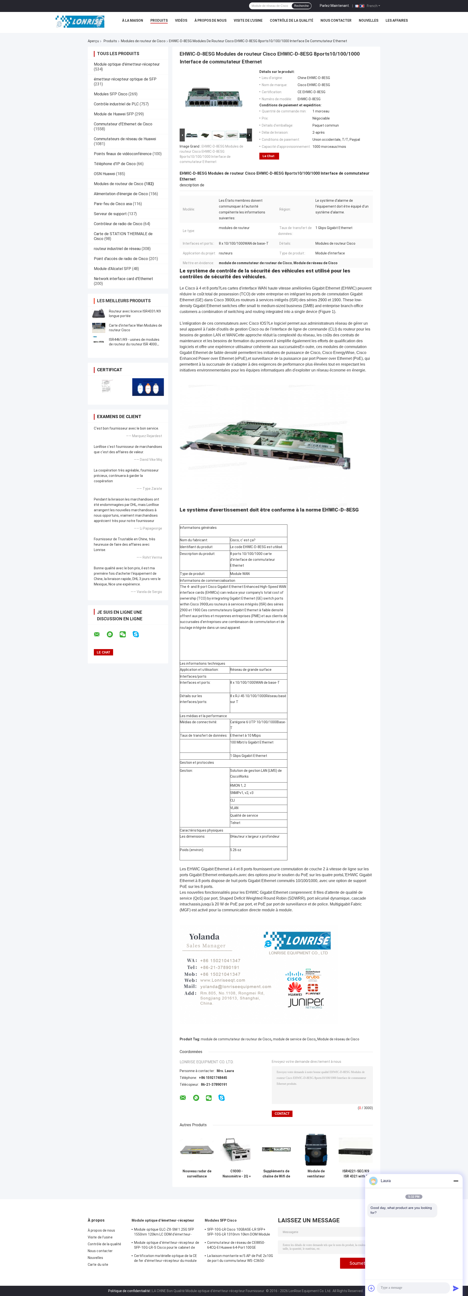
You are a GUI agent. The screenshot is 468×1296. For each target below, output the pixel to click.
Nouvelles (368, 20)
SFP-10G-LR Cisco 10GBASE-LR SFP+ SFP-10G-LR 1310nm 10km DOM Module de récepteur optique (238, 1232)
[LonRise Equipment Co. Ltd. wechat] (126, 634)
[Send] (456, 1288)
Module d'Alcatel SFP (112, 268)
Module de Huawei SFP (114, 114)
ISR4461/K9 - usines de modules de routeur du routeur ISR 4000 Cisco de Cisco (134, 344)
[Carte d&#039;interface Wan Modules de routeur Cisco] (98, 328)
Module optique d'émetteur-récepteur (127, 64)
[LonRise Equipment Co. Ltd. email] (100, 634)
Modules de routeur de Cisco (143, 41)
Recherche (301, 6)
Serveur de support (110, 213)
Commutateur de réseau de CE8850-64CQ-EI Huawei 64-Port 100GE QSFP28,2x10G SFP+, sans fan (236, 1246)
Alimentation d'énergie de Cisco (121, 193)
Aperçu (93, 41)
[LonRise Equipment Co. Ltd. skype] (139, 634)
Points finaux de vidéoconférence (123, 153)
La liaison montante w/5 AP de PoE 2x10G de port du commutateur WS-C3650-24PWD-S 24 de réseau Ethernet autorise (240, 1259)
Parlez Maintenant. (335, 6)
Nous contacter (336, 20)
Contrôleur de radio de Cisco (118, 223)
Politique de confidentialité (129, 1291)
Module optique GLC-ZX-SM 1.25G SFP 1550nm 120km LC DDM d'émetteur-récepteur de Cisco (164, 1232)
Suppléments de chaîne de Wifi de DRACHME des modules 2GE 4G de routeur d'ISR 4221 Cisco (276, 1173)
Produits (159, 20)
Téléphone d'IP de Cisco (115, 163)
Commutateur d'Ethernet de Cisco (123, 124)
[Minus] (456, 1181)
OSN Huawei (104, 173)
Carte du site (98, 1264)
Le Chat (268, 156)
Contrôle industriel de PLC (116, 104)
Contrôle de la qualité (291, 20)
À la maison (132, 20)
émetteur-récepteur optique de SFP (125, 79)
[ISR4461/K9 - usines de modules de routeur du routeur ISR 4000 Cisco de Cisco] (98, 342)
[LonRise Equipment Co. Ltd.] (80, 21)
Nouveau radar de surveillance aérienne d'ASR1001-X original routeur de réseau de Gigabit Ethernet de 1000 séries (197, 1173)
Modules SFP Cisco (110, 94)
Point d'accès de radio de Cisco (121, 258)
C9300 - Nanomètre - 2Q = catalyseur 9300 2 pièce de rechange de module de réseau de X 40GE (236, 1173)
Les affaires (397, 20)
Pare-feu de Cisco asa (113, 203)
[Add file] (371, 1288)
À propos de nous (210, 20)
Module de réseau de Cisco (338, 1039)
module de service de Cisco (294, 1039)
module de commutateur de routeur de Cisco (236, 1039)
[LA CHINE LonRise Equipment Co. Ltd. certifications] (108, 387)
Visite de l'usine (248, 20)
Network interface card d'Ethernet (123, 278)
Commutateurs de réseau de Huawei (125, 139)
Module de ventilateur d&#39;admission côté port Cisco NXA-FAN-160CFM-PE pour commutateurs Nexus (316, 1173)
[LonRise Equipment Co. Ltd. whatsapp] (113, 634)
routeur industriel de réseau (117, 248)
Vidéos (181, 20)
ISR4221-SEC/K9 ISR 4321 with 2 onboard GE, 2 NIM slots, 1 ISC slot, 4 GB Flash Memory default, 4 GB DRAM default (355, 1173)
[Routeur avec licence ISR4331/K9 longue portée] (98, 314)
